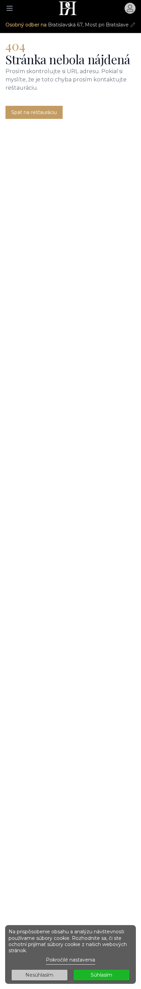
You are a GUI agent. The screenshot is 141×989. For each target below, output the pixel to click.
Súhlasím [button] (101, 975)
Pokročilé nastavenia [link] (70, 960)
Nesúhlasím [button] (39, 975)
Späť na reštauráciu (34, 112)
